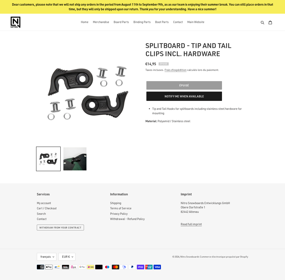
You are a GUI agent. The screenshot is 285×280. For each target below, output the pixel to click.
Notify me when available (184, 96)
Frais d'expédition (176, 69)
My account (44, 203)
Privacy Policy (119, 214)
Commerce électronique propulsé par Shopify (224, 256)
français (46, 257)
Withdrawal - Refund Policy (127, 219)
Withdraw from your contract (60, 227)
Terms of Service (120, 208)
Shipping (115, 203)
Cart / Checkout (47, 208)
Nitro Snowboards (189, 256)
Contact (42, 219)
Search (41, 214)
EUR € (66, 257)
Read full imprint (191, 224)
